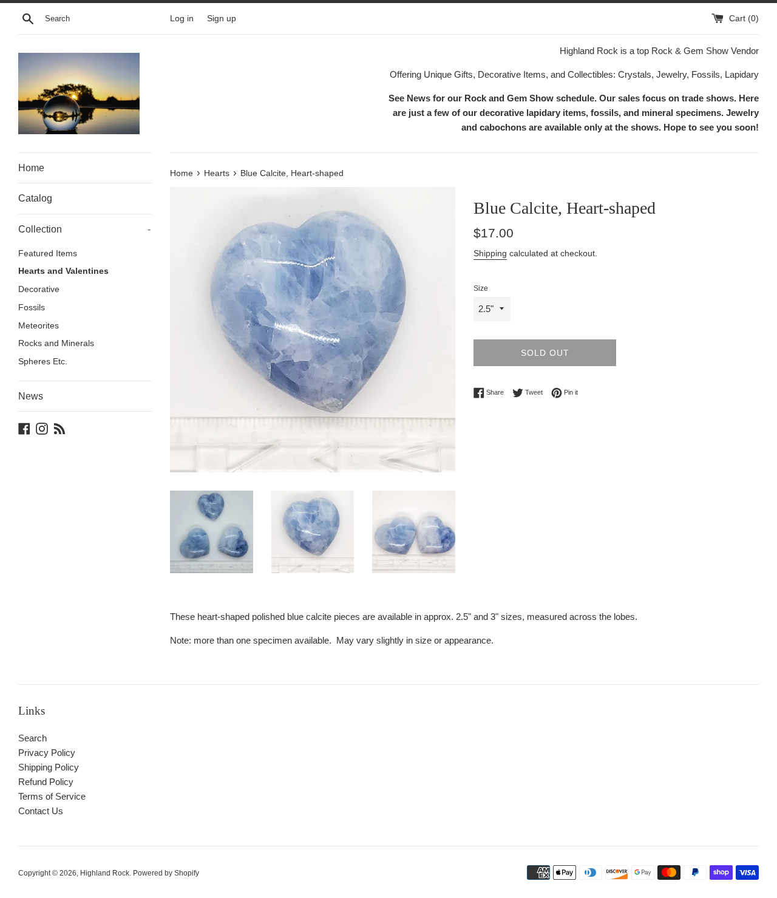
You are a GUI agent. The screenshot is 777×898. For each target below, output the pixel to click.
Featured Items (47, 253)
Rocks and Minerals (56, 343)
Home (31, 168)
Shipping (490, 253)
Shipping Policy (48, 767)
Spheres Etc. (42, 361)
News (30, 396)
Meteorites (38, 325)
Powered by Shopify (166, 873)
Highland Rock (104, 873)
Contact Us (40, 811)
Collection (84, 229)
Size (480, 288)
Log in (182, 18)
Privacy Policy (46, 752)
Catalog (35, 198)
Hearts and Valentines (63, 271)
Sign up (221, 18)
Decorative (38, 289)
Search (32, 738)
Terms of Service (52, 796)
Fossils (31, 307)
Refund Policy (45, 782)
